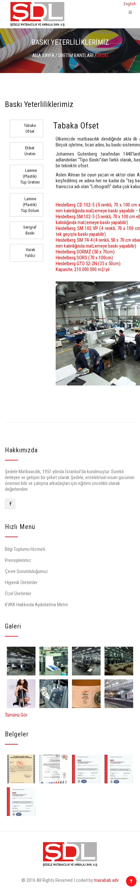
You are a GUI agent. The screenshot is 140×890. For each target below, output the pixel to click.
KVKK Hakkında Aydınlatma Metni (36, 605)
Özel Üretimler (18, 593)
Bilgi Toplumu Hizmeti (25, 549)
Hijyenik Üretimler (21, 582)
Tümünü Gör (16, 715)
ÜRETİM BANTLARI (75, 55)
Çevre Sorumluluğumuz (26, 571)
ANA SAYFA (43, 55)
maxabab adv (106, 880)
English (130, 4)
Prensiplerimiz (18, 560)
